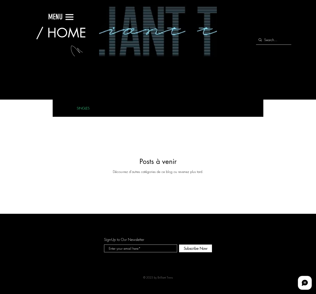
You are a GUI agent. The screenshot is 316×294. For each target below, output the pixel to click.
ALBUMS (131, 108)
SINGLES (83, 108)
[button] (55, 17)
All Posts (62, 108)
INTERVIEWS (107, 108)
